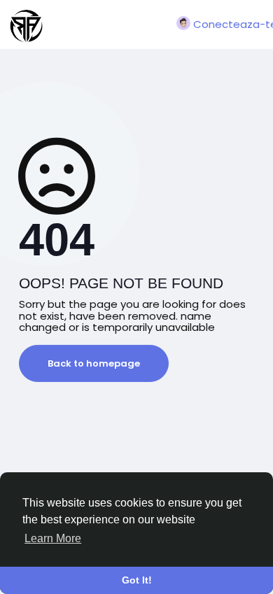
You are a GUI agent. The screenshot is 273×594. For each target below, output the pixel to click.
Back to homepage (94, 363)
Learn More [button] (52, 538)
